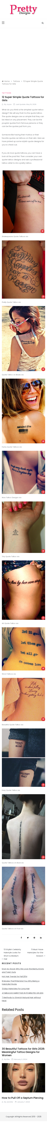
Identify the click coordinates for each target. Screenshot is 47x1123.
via (27, 236)
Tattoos (6, 93)
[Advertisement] (23, 52)
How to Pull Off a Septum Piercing (22, 1098)
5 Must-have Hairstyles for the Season (35, 952)
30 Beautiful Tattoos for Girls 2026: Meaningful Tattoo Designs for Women (23, 1052)
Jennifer (10, 1102)
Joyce (9, 104)
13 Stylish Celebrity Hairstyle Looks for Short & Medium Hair (12, 954)
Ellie (8, 1059)
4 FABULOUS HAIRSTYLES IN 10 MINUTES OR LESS (22, 993)
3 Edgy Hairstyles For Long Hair (16, 988)
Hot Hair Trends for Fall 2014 (14, 976)
